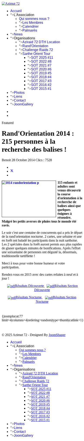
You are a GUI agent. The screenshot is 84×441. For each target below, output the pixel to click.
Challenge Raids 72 (37, 50)
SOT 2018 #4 (41, 77)
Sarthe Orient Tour (36, 54)
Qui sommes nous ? (34, 19)
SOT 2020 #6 (41, 69)
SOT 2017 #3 (41, 81)
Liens (18, 96)
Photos (19, 92)
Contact (20, 100)
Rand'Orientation (35, 46)
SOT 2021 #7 (41, 65)
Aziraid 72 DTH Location (41, 42)
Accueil (16, 11)
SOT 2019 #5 (41, 73)
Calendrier (30, 26)
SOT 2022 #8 (41, 61)
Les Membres (32, 22)
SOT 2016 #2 (41, 85)
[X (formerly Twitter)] (11, 171)
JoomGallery (23, 104)
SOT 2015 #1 (41, 89)
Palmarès (29, 30)
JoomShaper (57, 335)
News (18, 34)
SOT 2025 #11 (42, 57)
